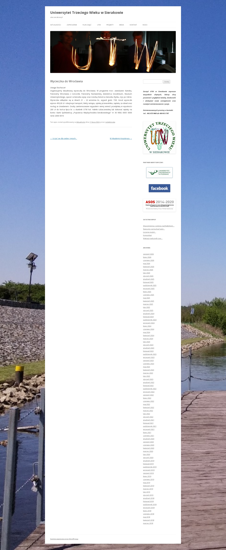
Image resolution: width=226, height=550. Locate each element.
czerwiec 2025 (148, 295)
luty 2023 (146, 376)
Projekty (110, 25)
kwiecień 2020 (148, 448)
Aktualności (55, 25)
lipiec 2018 (147, 511)
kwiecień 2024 (148, 335)
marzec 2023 (148, 373)
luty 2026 (146, 273)
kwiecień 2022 (148, 407)
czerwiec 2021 (148, 435)
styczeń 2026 (148, 276)
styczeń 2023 (148, 379)
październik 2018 (149, 504)
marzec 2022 (148, 410)
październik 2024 (149, 320)
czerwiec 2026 (148, 260)
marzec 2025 (148, 304)
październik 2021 (149, 426)
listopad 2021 (148, 423)
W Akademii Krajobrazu (121, 138)
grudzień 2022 (148, 382)
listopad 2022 (148, 385)
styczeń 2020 (148, 457)
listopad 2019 (148, 464)
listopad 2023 (148, 351)
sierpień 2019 (148, 473)
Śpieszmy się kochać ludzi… (154, 229)
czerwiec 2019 (148, 479)
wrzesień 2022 (148, 392)
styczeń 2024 (148, 345)
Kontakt (133, 25)
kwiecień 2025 (148, 301)
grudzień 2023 (148, 348)
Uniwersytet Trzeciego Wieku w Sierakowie (86, 12)
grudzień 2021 (148, 420)
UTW (99, 25)
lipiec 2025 (147, 291)
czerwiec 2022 (148, 401)
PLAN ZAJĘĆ (87, 25)
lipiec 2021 (147, 432)
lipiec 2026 (147, 257)
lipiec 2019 (147, 476)
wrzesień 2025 (148, 288)
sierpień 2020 (148, 442)
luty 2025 (146, 307)
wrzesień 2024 (148, 323)
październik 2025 (149, 285)
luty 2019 (146, 492)
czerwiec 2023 (148, 363)
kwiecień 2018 (148, 520)
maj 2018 (146, 517)
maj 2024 (146, 332)
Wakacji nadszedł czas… (153, 238)
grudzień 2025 (148, 279)
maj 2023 (146, 367)
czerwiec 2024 (148, 329)
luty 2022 (146, 414)
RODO (145, 25)
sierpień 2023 (148, 360)
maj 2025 (146, 298)
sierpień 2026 (148, 254)
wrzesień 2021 (148, 429)
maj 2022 (146, 404)
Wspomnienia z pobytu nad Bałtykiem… (158, 226)
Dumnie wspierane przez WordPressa (64, 539)
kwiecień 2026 (148, 266)
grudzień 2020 (148, 439)
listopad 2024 (148, 316)
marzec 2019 (148, 489)
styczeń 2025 (148, 310)
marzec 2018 (148, 523)
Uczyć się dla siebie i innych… (63, 138)
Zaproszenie (72, 25)
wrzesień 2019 (148, 470)
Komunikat (147, 235)
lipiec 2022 (147, 398)
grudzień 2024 (148, 313)
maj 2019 (146, 482)
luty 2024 (146, 342)
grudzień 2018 (148, 498)
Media (121, 25)
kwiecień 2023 (148, 370)
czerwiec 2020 (148, 445)
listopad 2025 (148, 282)
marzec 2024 (148, 338)
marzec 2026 (148, 270)
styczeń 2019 (148, 495)
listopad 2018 (148, 501)
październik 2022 (149, 388)
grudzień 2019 (148, 460)
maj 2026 (146, 263)
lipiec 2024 (147, 326)
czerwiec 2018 (148, 514)
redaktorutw (110, 122)
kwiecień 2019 (148, 486)
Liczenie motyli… (149, 232)
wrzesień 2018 (148, 507)
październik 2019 (149, 467)
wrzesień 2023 (148, 357)
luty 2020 (146, 454)
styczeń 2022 (148, 417)
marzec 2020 (148, 451)
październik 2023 (149, 354)
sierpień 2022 (148, 395)
